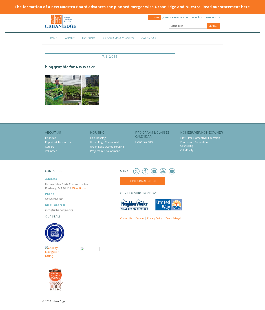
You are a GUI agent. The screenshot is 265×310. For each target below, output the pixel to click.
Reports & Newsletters (58, 142)
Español (197, 17)
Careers (49, 146)
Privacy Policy (154, 218)
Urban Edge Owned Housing (107, 146)
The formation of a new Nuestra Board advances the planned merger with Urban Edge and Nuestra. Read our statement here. (133, 6)
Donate (154, 17)
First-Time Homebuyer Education (200, 138)
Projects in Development (105, 151)
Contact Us (212, 17)
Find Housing (98, 138)
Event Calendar (144, 142)
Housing (88, 38)
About (69, 38)
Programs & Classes (118, 38)
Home (53, 38)
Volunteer (51, 151)
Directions (79, 188)
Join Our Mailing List (176, 17)
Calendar (148, 38)
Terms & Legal (173, 218)
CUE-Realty (186, 150)
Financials (50, 138)
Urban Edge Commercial (104, 142)
